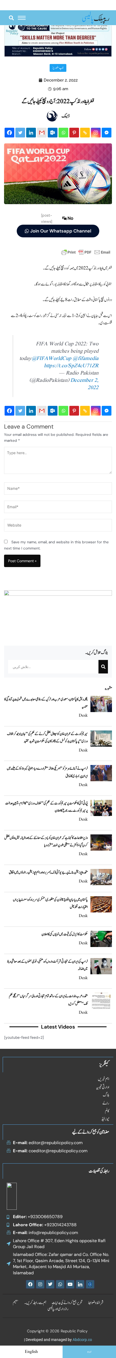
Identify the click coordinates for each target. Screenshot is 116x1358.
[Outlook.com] (52, 132)
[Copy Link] (85, 132)
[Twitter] (20, 132)
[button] (11, 17)
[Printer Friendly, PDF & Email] (86, 252)
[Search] (103, 666)
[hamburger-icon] (22, 18)
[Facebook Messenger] (106, 132)
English (31, 1352)
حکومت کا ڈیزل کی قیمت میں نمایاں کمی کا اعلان (65, 934)
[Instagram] (96, 132)
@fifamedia (85, 358)
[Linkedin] (31, 132)
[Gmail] (42, 132)
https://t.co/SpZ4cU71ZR (71, 366)
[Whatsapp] (63, 132)
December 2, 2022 (84, 384)
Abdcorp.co (82, 1339)
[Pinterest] (74, 132)
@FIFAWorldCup (51, 358)
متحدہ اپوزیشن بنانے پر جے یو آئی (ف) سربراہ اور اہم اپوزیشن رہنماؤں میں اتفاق (48, 872)
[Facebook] (9, 132)
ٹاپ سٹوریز (58, 68)
